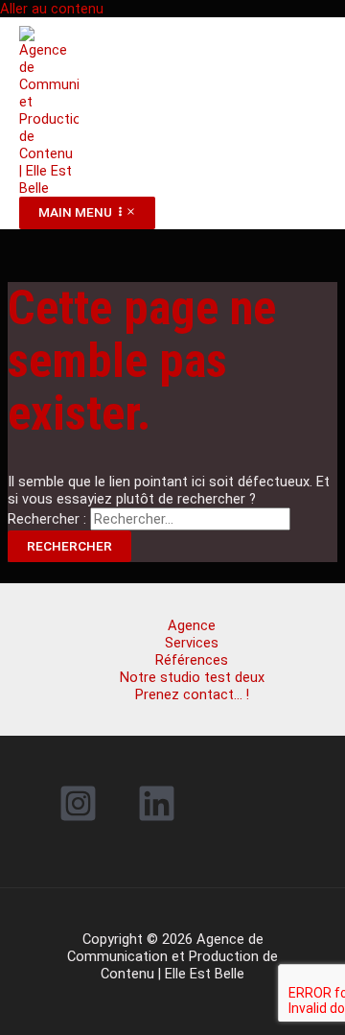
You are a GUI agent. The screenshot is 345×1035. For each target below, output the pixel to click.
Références (191, 660)
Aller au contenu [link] (52, 8)
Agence (192, 625)
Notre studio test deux (192, 677)
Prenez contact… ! (192, 694)
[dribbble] (160, 818)
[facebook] (81, 818)
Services (191, 642)
